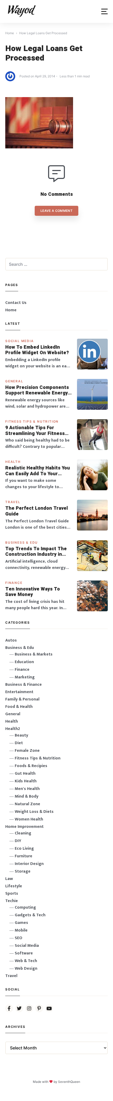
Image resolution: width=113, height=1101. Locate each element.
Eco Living (24, 848)
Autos (11, 640)
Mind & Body (26, 796)
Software (24, 953)
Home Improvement (24, 826)
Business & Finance (23, 684)
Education (24, 661)
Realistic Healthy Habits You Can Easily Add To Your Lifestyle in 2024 (37, 471)
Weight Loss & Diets (34, 811)
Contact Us (16, 302)
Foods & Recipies (31, 765)
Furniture (23, 856)
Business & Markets (34, 654)
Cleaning (23, 833)
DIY (18, 840)
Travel (12, 502)
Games (21, 922)
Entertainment (19, 691)
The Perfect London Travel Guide (36, 511)
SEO (18, 938)
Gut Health (25, 773)
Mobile (21, 930)
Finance (14, 583)
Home (11, 310)
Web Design (26, 968)
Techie (11, 900)
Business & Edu (21, 542)
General (14, 381)
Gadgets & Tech (30, 915)
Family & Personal (22, 699)
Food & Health (19, 706)
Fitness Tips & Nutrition (32, 421)
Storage (22, 871)
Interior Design (29, 863)
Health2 (12, 728)
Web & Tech (26, 960)
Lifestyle (13, 886)
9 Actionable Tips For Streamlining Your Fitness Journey (35, 430)
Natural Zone (27, 804)
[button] (104, 11)
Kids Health (26, 781)
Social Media (19, 341)
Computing (25, 907)
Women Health (29, 819)
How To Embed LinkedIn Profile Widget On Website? (37, 350)
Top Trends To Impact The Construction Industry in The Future (36, 551)
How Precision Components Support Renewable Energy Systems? (37, 390)
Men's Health (27, 788)
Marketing (25, 677)
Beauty (21, 735)
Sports (11, 893)
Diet (19, 743)
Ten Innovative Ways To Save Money (32, 592)
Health (13, 462)
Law (9, 878)
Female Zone (27, 750)
